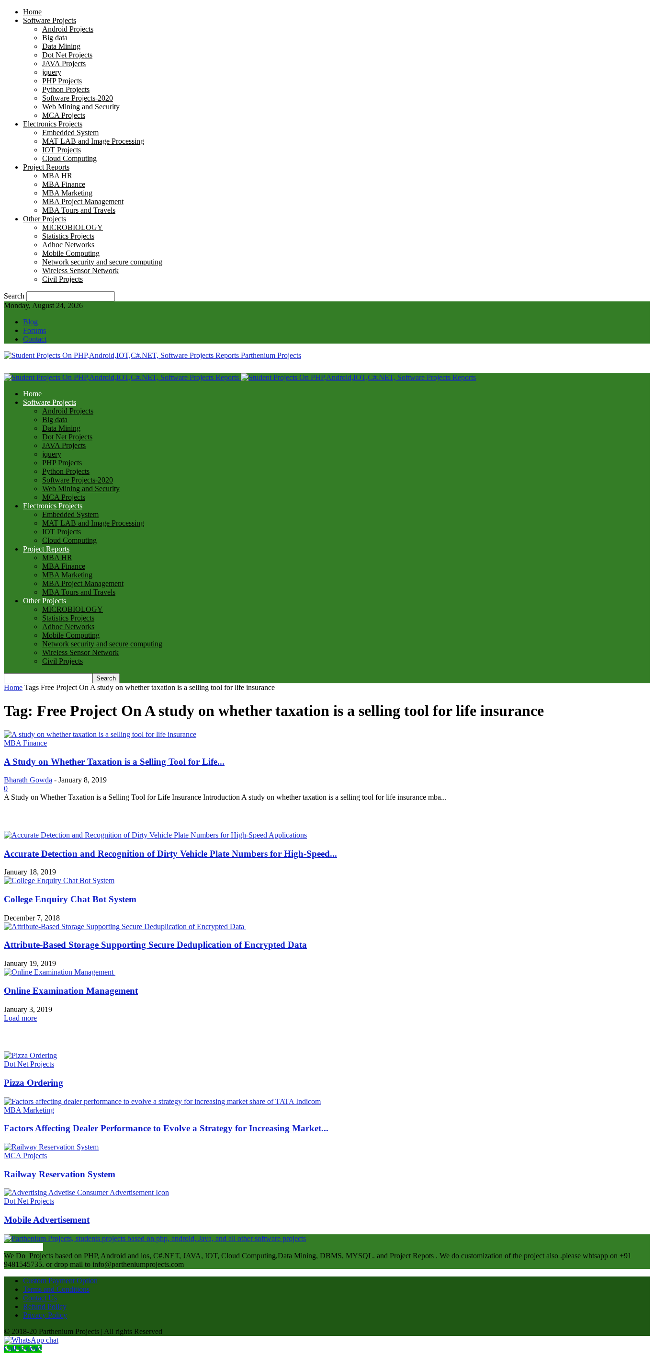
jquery (51, 72)
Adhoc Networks (68, 245)
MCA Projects (63, 115)
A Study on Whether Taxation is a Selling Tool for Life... (114, 762)
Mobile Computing (71, 253)
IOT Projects (61, 150)
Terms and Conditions (56, 1289)
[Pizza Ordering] (30, 1055)
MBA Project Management (83, 201)
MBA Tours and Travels (78, 210)
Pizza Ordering (33, 1083)
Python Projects (66, 89)
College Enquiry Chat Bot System (70, 899)
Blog (30, 322)
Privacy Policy (45, 1315)
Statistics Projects (68, 236)
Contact (34, 339)
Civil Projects (62, 279)
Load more (20, 1018)
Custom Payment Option (60, 1280)
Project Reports (46, 167)
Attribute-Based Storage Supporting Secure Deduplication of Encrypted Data (155, 945)
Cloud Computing (69, 158)
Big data (55, 38)
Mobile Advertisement (47, 1220)
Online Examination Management (71, 991)
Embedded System (70, 132)
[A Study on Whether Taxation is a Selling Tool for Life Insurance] (100, 734)
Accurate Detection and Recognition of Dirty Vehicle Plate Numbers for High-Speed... (170, 854)
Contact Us (40, 1298)
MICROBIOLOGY (72, 227)
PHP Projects (62, 81)
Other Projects (44, 219)
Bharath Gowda (28, 780)
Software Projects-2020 (77, 98)
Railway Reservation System (59, 1174)
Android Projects (67, 29)
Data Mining (61, 46)
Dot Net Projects (67, 55)
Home (32, 12)
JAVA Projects (64, 63)
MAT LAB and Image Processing (93, 141)
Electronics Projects (52, 124)
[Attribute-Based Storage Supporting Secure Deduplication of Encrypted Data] (125, 926)
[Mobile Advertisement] (86, 1192)
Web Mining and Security (81, 107)
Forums (34, 330)
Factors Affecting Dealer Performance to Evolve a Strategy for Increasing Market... (166, 1128)
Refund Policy (45, 1306)
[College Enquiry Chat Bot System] (59, 880)
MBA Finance (63, 184)
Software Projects (49, 20)
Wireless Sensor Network (80, 270)
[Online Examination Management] (59, 972)
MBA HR (57, 176)
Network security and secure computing (102, 262)
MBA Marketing (67, 193)
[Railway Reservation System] (51, 1147)
